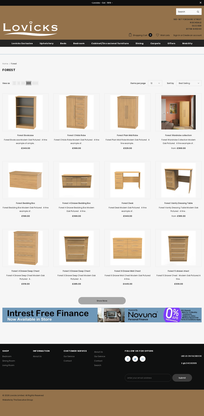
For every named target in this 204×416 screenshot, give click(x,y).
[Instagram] (143, 359)
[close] (200, 2)
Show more (102, 300)
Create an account (192, 35)
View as (6, 83)
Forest (14, 63)
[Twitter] (135, 359)
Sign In (177, 35)
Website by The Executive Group (17, 399)
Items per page (138, 83)
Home (5, 63)
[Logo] (30, 29)
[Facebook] (128, 359)
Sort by (170, 83)
